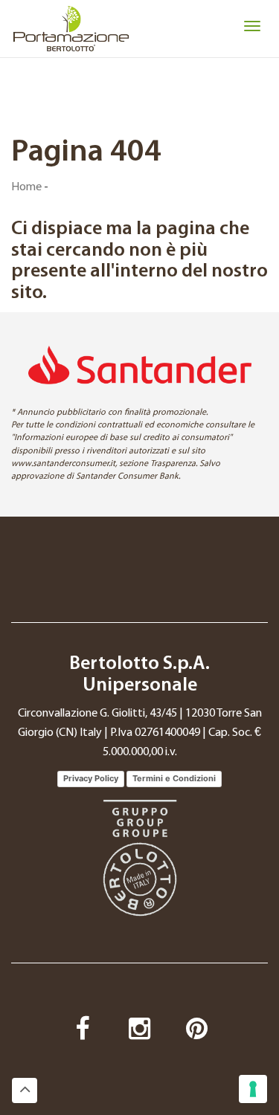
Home (26, 187)
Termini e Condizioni (174, 778)
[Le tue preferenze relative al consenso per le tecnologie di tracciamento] (253, 1089)
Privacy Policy (90, 778)
